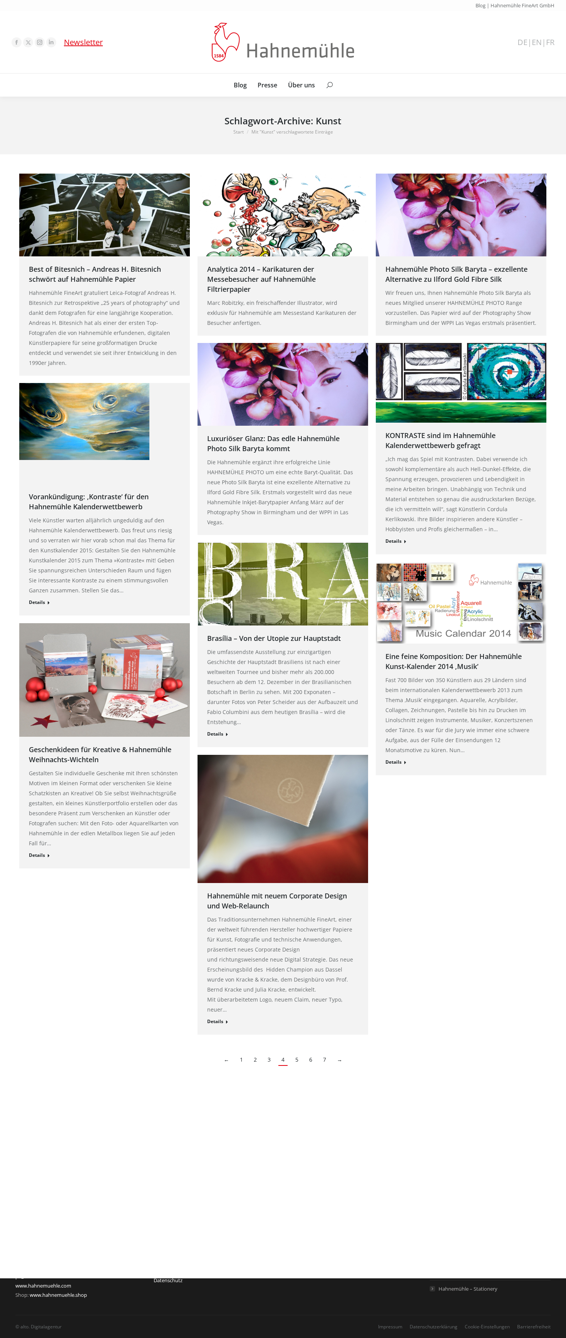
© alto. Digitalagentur (38, 1326)
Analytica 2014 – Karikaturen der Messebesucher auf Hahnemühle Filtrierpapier (261, 279)
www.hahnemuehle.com (43, 1285)
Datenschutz (168, 1280)
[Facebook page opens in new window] (17, 42)
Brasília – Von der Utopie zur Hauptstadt (274, 638)
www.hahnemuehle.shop (58, 1294)
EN (537, 42)
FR (550, 42)
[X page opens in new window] (28, 42)
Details (393, 541)
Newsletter (83, 42)
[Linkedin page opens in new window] (51, 42)
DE (522, 42)
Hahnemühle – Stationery (468, 1288)
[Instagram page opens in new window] (40, 42)
